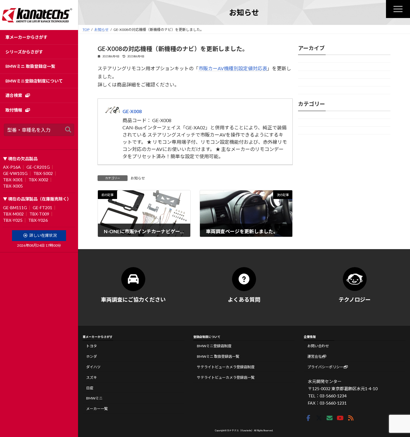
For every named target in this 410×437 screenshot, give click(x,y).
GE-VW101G (15, 173)
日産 (89, 387)
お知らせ (138, 178)
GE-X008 (132, 111)
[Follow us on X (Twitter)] (319, 418)
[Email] (329, 418)
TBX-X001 (13, 179)
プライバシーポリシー (325, 367)
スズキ (91, 377)
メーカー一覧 (97, 408)
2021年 (305, 90)
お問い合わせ (318, 346)
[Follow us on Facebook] (308, 418)
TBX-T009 (39, 213)
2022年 (305, 82)
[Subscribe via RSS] (350, 418)
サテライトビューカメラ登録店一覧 (226, 377)
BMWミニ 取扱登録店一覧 (218, 356)
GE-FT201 (42, 207)
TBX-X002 (38, 179)
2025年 (305, 58)
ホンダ (91, 356)
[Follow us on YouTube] (340, 418)
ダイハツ (93, 367)
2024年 (305, 66)
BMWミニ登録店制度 (214, 346)
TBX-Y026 (38, 220)
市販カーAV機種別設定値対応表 (232, 68)
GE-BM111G (15, 207)
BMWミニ (94, 398)
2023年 (305, 74)
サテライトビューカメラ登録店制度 (226, 367)
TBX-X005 (13, 185)
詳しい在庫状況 (43, 235)
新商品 (305, 130)
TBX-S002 (43, 173)
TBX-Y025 (13, 220)
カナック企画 (309, 122)
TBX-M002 (13, 213)
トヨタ (91, 346)
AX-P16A (12, 167)
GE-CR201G (38, 167)
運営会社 (314, 356)
